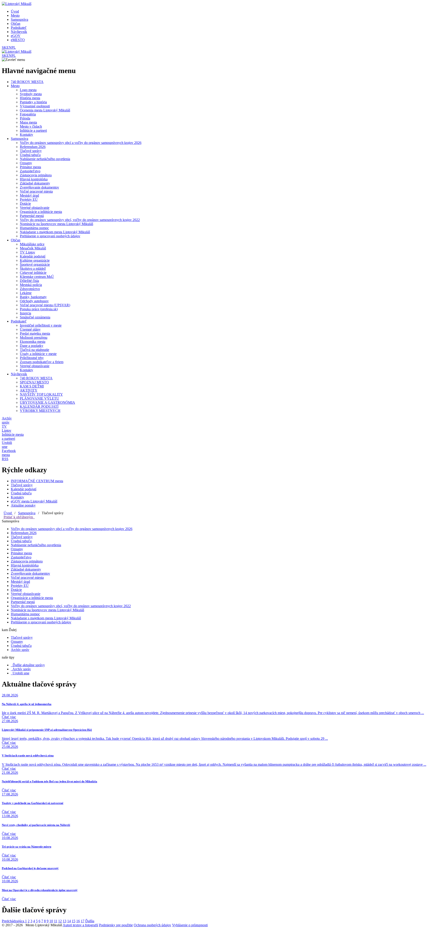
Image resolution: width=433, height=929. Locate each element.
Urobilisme (7, 445)
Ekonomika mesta (32, 341)
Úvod (15, 11)
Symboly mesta (31, 94)
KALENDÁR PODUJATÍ (39, 406)
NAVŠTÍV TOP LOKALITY (41, 394)
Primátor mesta (30, 167)
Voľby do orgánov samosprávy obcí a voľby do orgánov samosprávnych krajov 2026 (80, 143)
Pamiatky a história (33, 102)
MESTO (18, 40)
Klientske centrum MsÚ (37, 277)
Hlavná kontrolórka (34, 179)
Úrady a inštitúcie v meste (38, 354)
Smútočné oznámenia (35, 317)
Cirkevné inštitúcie (33, 272)
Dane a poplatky (31, 346)
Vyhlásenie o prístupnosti (190, 925)
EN (9, 47)
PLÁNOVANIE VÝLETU (39, 398)
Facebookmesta (9, 453)
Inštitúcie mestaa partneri (13, 436)
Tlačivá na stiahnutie (34, 350)
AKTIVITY (28, 390)
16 (78, 921)
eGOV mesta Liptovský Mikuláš (34, 501)
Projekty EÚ (29, 199)
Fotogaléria (28, 114)
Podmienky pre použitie (116, 925)
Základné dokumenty (35, 183)
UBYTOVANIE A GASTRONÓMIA (47, 402)
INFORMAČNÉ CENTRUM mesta (37, 481)
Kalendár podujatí (32, 256)
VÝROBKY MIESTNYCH (40, 411)
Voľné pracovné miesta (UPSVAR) (45, 305)
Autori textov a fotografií (80, 925)
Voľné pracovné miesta (36, 191)
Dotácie (25, 203)
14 (69, 921)
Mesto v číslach (31, 126)
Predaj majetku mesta (35, 333)
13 (64, 921)
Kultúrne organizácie (35, 260)
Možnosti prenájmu (33, 337)
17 (82, 921)
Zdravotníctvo (30, 289)
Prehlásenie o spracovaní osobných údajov (50, 236)
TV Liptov (27, 252)
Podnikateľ (19, 28)
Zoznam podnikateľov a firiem (41, 362)
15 (73, 921)
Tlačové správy (31, 151)
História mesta (30, 98)
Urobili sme (20, 673)
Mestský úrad (29, 195)
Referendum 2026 (33, 147)
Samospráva (19, 19)
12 (60, 921)
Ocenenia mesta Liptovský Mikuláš (45, 110)
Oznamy (26, 163)
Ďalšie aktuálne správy (28, 665)
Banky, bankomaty (33, 297)
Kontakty (26, 134)
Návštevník (19, 32)
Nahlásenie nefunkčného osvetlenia (45, 159)
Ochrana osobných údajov (152, 925)
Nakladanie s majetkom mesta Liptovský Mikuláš (55, 232)
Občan (15, 23)
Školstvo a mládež (33, 268)
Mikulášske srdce (32, 244)
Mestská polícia (31, 285)
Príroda (25, 118)
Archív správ (20, 650)
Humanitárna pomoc (34, 228)
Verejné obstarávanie (34, 208)
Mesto (15, 15)
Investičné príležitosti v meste (41, 325)
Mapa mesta (28, 122)
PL (14, 47)
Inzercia (25, 313)
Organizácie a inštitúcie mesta (41, 212)
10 (51, 921)
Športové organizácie (35, 264)
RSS (5, 459)
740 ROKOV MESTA (27, 82)
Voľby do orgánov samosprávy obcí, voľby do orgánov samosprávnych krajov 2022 (80, 220)
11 (55, 921)
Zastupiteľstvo (30, 171)
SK (4, 47)
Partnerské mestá (32, 216)
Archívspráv (7, 420)
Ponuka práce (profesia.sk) (39, 309)
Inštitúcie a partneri (33, 130)
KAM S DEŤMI (32, 386)
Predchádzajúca (13, 921)
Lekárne (26, 293)
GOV (16, 36)
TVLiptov (6, 428)
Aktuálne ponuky (23, 505)
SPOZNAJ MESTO (34, 382)
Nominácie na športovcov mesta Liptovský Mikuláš (56, 224)
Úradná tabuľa (30, 155)
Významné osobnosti (35, 106)
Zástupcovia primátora (36, 175)
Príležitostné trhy (32, 358)
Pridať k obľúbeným (19, 517)
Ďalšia (89, 921)
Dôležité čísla (29, 281)
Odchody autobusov (34, 301)
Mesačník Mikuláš (33, 248)
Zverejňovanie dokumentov (39, 187)
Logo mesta (28, 90)
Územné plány (30, 329)
